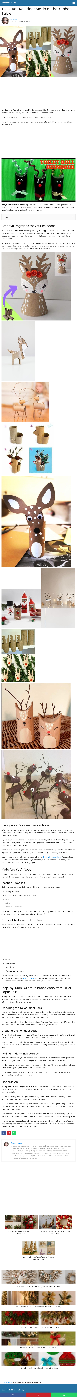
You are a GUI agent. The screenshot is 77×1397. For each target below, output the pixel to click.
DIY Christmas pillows (52, 857)
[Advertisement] (30, 93)
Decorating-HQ (9, 2)
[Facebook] (4, 1133)
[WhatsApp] (14, 1133)
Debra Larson (14, 20)
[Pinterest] (9, 1133)
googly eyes (28, 978)
